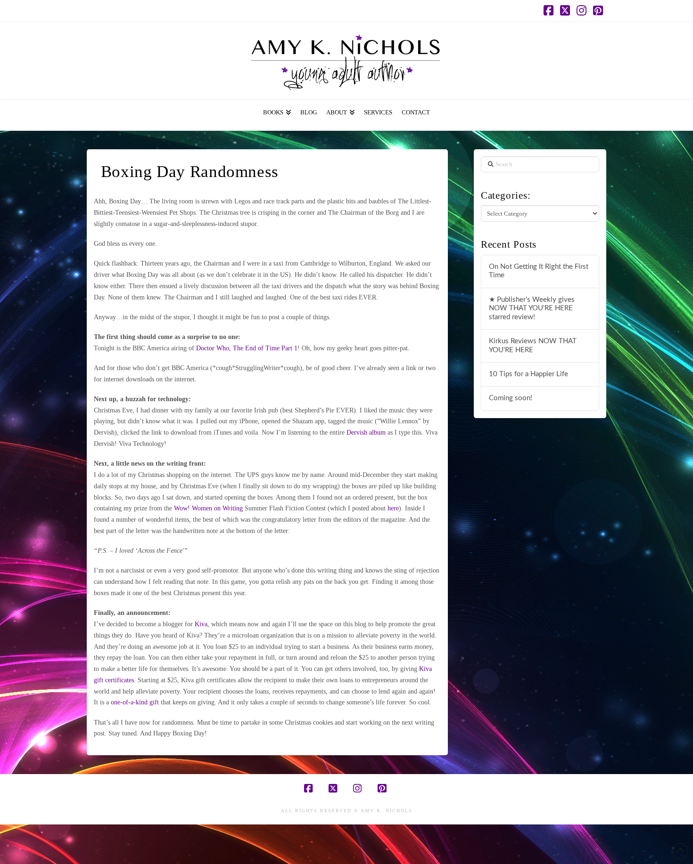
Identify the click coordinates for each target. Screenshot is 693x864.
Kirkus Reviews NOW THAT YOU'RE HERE (533, 346)
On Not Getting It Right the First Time (538, 271)
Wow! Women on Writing (208, 508)
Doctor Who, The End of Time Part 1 (246, 348)
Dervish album (366, 432)
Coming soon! (510, 398)
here (393, 508)
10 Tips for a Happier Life (528, 374)
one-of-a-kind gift (135, 702)
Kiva (201, 624)
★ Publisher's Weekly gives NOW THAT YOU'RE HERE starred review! (532, 308)
